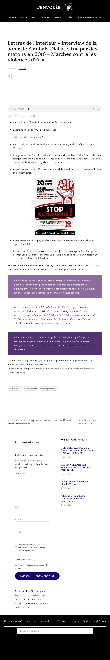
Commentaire (20, 473)
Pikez (42, 319)
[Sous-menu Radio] (26, 17)
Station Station (74, 319)
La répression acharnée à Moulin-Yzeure (74, 482)
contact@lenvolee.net (45, 345)
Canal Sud (89, 315)
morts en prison (14, 388)
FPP (59, 307)
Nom (17, 507)
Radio (22, 68)
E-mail (18, 519)
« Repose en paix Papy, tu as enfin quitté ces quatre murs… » (73, 498)
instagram (70, 345)
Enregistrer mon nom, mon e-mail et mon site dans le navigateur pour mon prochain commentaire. (31, 547)
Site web (18, 532)
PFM (86, 311)
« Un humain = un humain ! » (29, 137)
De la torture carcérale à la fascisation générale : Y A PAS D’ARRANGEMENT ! (77, 450)
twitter (79, 345)
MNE (17, 311)
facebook (89, 345)
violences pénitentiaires (48, 388)
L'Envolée (48, 7)
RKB (42, 311)
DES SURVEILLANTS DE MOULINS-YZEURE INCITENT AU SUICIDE (77, 467)
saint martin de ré (30, 388)
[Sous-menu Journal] (15, 17)
